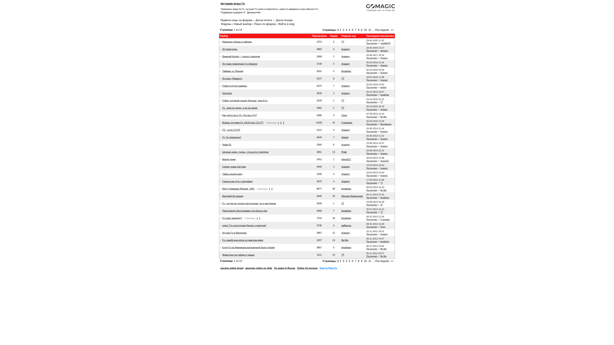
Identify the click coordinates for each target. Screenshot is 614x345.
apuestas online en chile (258, 268)
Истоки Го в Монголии (234, 232)
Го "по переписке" (231, 137)
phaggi (383, 87)
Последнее (371, 43)
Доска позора (284, 20)
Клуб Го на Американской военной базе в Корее (248, 247)
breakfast (346, 71)
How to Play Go (328, 268)
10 (365, 29)
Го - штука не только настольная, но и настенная (249, 203)
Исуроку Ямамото (232, 78)
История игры (229, 49)
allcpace (384, 51)
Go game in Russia (284, 268)
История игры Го (233, 3)
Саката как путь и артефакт (237, 181)
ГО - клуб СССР (231, 130)
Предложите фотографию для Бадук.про (244, 210)
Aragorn (345, 49)
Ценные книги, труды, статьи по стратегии (245, 152)
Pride (344, 152)
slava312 (346, 159)
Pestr (382, 227)
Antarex (384, 109)
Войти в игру (287, 24)
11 (369, 29)
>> (392, 29)
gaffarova (346, 225)
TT (342, 41)
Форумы (226, 24)
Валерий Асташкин (232, 196)
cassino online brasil (231, 268)
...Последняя (381, 29)
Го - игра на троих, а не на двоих (240, 108)
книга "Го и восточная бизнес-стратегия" (244, 225)
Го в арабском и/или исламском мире (242, 240)
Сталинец (346, 122)
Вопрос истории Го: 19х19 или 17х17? (242, 122)
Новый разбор (243, 24)
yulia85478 (385, 43)
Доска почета (264, 20)
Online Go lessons (307, 268)
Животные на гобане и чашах (238, 254)
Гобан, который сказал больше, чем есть (245, 100)
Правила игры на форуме (236, 20)
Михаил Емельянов (352, 196)
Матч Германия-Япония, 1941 (238, 188)
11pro (344, 115)
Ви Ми (383, 117)
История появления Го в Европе (239, 63)
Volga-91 (226, 144)
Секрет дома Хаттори (234, 166)
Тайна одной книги (232, 174)
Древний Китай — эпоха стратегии (241, 56)
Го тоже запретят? (232, 218)
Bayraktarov (386, 124)
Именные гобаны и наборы (237, 41)
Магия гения (229, 159)
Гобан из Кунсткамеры (234, 85)
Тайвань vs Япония (232, 71)
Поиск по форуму (265, 24)
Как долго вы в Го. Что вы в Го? (239, 115)
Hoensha (227, 93)
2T (342, 203)
